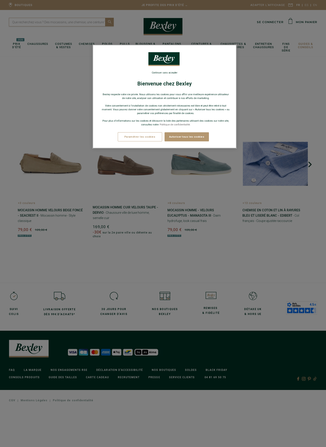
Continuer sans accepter (164, 72)
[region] (164, 96)
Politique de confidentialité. (175, 124)
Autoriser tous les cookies (186, 136)
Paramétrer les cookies (139, 136)
